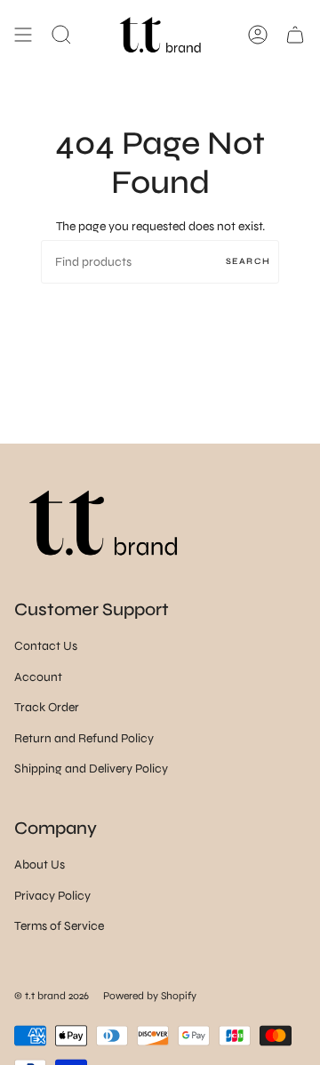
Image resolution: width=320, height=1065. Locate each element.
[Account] (257, 34)
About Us (39, 864)
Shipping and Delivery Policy (91, 768)
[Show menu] (23, 34)
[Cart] (295, 34)
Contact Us (45, 645)
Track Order (46, 707)
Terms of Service (59, 925)
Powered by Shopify (149, 995)
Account (38, 677)
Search (248, 261)
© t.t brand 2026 (51, 995)
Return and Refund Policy (84, 738)
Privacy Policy (52, 895)
